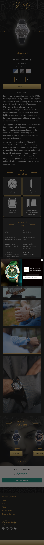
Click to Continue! (32, 275)
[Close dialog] (42, 260)
